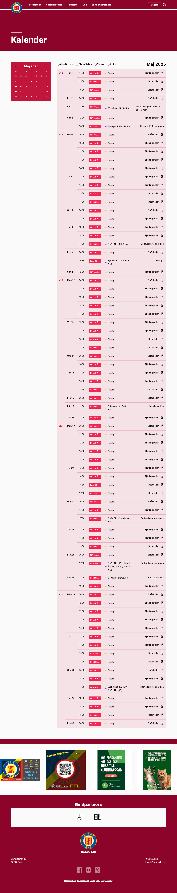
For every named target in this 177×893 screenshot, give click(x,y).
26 (16, 97)
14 (26, 86)
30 (26, 76)
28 (16, 76)
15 (31, 86)
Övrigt (113, 64)
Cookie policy (95, 881)
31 (41, 97)
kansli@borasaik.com (155, 862)
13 (21, 86)
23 (36, 91)
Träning (101, 64)
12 (16, 86)
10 (41, 81)
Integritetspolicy (107, 881)
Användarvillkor (83, 881)
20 (21, 91)
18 (47, 86)
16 (36, 86)
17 (41, 86)
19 (16, 91)
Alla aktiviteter (66, 64)
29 (21, 76)
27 (21, 97)
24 (41, 91)
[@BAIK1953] (97, 870)
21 (26, 91)
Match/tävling (85, 64)
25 (47, 91)
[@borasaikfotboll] (88, 870)
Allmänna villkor (70, 881)
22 (31, 91)
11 (47, 81)
